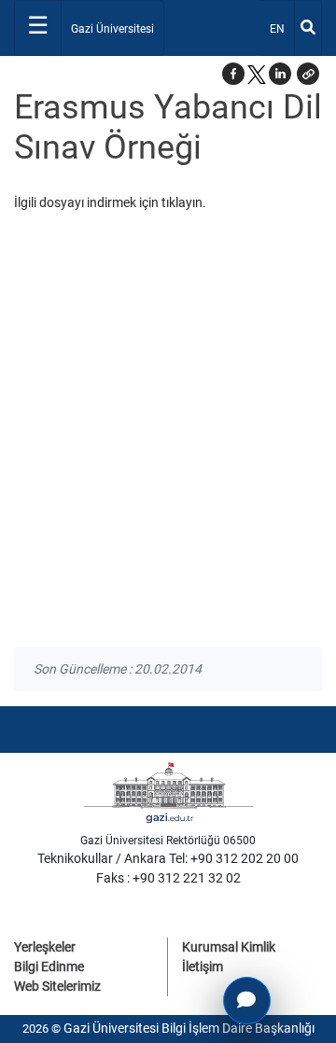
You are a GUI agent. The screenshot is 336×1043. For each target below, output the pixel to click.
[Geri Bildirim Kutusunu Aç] (247, 1000)
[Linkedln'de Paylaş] (280, 74)
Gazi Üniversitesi (112, 28)
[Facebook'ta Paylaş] (233, 74)
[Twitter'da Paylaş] (256, 74)
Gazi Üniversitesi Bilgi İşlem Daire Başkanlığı (189, 1028)
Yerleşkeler (45, 946)
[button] (308, 74)
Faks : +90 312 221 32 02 (168, 877)
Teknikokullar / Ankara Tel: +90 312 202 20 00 (168, 858)
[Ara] (308, 28)
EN (281, 28)
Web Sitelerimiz (57, 986)
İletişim (202, 966)
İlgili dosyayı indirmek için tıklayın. (110, 202)
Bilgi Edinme (49, 966)
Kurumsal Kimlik (228, 946)
